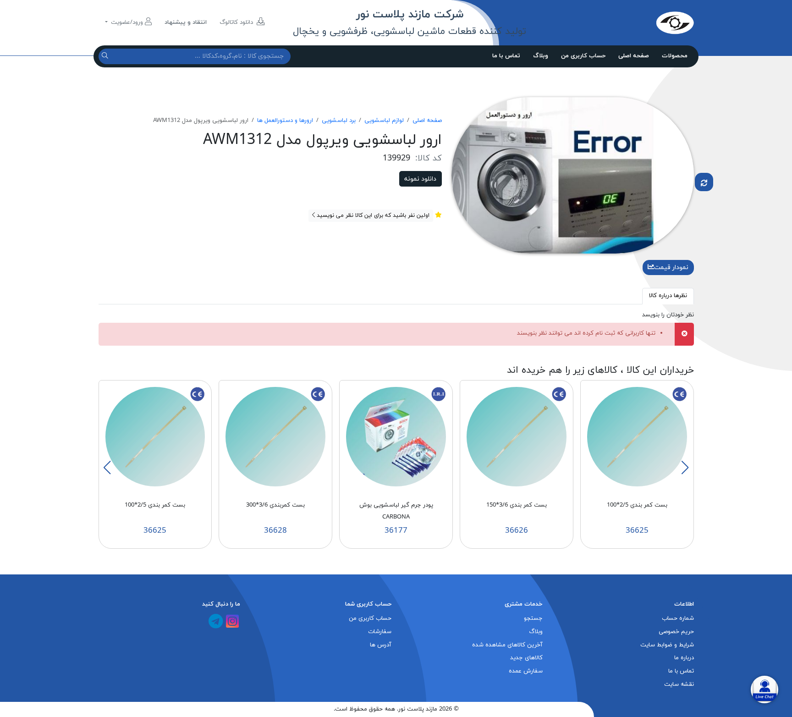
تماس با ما (506, 56)
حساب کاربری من (583, 56)
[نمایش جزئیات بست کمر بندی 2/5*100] (637, 436)
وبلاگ (540, 56)
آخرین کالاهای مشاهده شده (507, 645)
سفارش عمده (526, 671)
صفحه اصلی (633, 56)
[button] (685, 467)
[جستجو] (106, 56)
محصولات (675, 56)
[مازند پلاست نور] (632, 22)
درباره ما (684, 658)
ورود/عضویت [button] (127, 22)
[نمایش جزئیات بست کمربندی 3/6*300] (275, 436)
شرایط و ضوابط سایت (667, 645)
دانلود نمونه (420, 179)
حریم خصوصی (676, 632)
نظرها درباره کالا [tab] (668, 296)
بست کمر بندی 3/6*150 (516, 505)
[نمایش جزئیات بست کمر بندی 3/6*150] (516, 436)
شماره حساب (678, 618)
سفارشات (379, 632)
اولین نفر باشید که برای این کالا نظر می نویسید (372, 215)
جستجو (533, 618)
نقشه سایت (679, 684)
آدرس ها (380, 645)
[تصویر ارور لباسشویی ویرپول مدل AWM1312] (572, 175)
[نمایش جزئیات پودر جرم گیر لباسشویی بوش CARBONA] (396, 436)
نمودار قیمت (671, 267)
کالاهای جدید (526, 658)
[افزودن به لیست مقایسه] (704, 182)
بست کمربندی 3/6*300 (275, 505)
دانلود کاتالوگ (237, 22)
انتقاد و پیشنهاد (186, 22)
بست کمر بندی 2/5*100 (637, 505)
